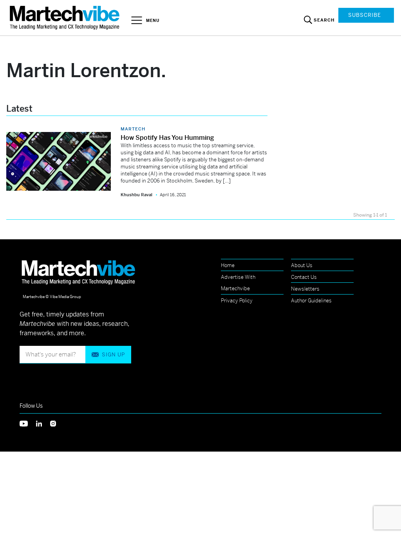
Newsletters (305, 289)
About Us (301, 265)
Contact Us (304, 277)
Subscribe (364, 15)
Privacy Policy (237, 300)
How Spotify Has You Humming (167, 138)
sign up (113, 354)
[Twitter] (28, 422)
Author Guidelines (311, 300)
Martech (133, 129)
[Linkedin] (43, 422)
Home (228, 265)
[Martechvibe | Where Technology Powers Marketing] (65, 17)
